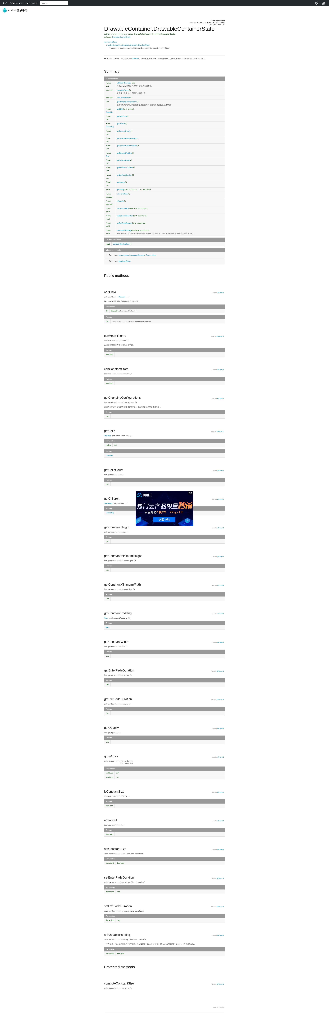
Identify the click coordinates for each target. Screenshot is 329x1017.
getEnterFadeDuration (125, 168)
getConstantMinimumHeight (127, 138)
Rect (107, 156)
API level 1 (221, 21)
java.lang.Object (110, 42)
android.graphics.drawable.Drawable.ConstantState (129, 45)
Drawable (135, 59)
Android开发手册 (17, 10)
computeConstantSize (121, 244)
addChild (120, 83)
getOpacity (121, 182)
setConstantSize (123, 208)
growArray (120, 190)
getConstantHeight (124, 131)
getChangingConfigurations (127, 102)
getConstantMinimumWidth (127, 146)
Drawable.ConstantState (121, 37)
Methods (200, 22)
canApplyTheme (123, 90)
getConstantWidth (123, 160)
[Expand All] (221, 24)
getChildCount (122, 116)
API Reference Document (20, 3)
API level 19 (220, 431)
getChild (120, 109)
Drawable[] (110, 127)
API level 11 (220, 671)
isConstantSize (122, 194)
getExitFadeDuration (124, 175)
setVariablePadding (124, 230)
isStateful (120, 201)
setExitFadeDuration (124, 223)
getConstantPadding (124, 153)
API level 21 (220, 336)
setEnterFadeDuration (125, 216)
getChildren (121, 124)
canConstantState (123, 98)
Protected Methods (211, 22)
